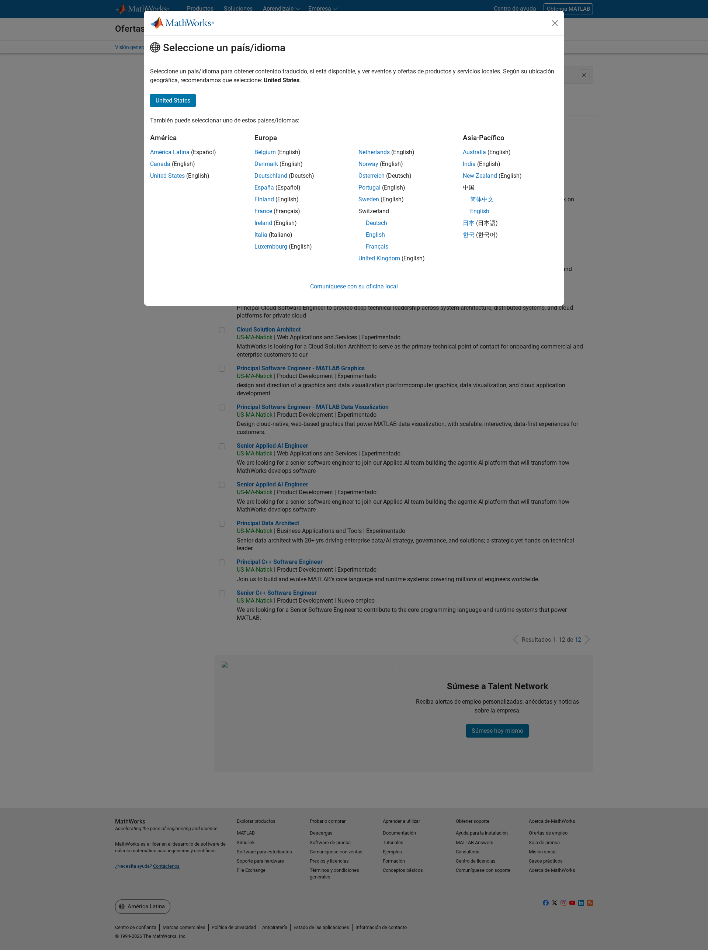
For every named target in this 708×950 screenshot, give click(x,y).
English (375, 234)
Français (377, 246)
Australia (474, 152)
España (264, 187)
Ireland (263, 222)
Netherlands (374, 152)
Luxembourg (270, 246)
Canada (160, 163)
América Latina (170, 152)
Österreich (371, 175)
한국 (469, 234)
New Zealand (480, 175)
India (469, 163)
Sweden (368, 199)
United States (167, 175)
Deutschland (270, 175)
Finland (264, 199)
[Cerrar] (555, 23)
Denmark (266, 163)
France (263, 211)
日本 (469, 222)
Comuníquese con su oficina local (354, 286)
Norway (368, 163)
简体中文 (482, 199)
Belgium (265, 152)
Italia (260, 234)
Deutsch (376, 222)
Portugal (369, 187)
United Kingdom (379, 258)
